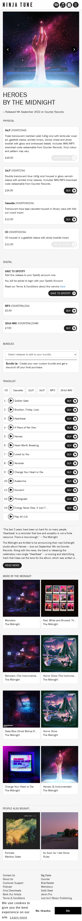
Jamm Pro (46, 894)
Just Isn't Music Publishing (56, 898)
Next (74, 50)
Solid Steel (47, 890)
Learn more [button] (18, 917)
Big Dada (46, 875)
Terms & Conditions (14, 898)
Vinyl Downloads (12, 890)
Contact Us (9, 875)
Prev (8, 50)
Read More (12, 565)
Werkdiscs (47, 887)
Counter (45, 879)
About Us (8, 879)
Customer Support (13, 883)
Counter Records (54, 112)
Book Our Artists (12, 894)
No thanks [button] (43, 910)
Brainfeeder (47, 883)
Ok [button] (68, 910)
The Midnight (33, 102)
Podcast (7, 887)
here (62, 286)
